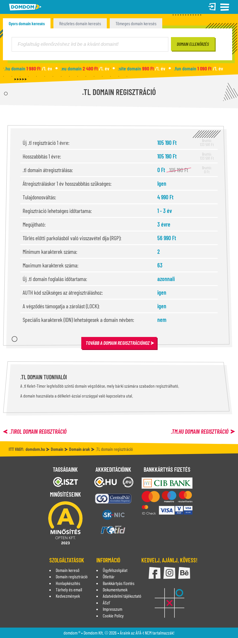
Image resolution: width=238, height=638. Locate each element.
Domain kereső (68, 570)
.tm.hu (199, 431)
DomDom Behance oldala (184, 573)
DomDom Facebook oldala (155, 573)
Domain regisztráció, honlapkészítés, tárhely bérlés (25, 7)
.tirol (38, 431)
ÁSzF (106, 602)
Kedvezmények (68, 596)
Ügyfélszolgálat (115, 570)
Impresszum (112, 609)
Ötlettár (109, 576)
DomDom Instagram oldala (169, 573)
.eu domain (85, 68)
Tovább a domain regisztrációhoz (117, 343)
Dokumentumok (115, 589)
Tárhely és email (69, 589)
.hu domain (28, 68)
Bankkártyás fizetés (118, 583)
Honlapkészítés (68, 583)
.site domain (141, 68)
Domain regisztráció (72, 576)
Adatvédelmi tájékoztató (122, 596)
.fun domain (198, 68)
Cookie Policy (113, 615)
